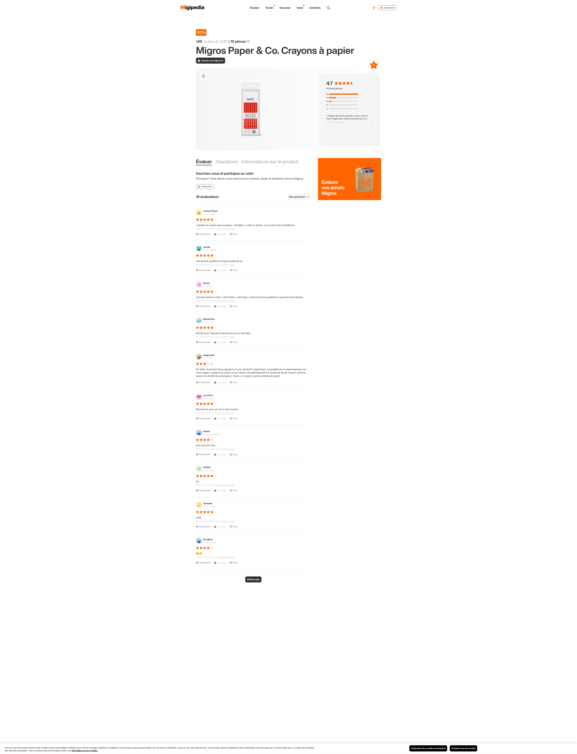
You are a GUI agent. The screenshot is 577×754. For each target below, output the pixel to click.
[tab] (204, 161)
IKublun (207, 467)
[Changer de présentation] (374, 8)
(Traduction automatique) (205, 228)
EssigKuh (208, 539)
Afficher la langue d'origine (225, 228)
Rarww (206, 283)
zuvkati (206, 247)
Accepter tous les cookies (463, 748)
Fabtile (206, 431)
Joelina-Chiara (210, 210)
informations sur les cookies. (85, 750)
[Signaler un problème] (372, 122)
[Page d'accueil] (192, 7)
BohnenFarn (209, 319)
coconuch (208, 395)
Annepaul (207, 503)
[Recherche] (328, 8)
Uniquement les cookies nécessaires (428, 748)
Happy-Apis (209, 355)
